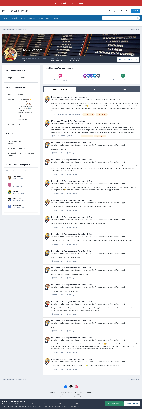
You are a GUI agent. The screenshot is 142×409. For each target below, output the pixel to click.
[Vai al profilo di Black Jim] (9, 185)
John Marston (17, 177)
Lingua (51, 392)
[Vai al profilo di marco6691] (9, 199)
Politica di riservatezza (67, 392)
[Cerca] (137, 18)
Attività (14, 18)
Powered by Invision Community (71, 397)
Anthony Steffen (91, 145)
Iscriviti (135, 11)
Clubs (56, 18)
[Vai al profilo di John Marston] (9, 178)
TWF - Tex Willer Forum (15, 10)
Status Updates (127, 18)
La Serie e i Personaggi (116, 145)
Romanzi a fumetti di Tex (111, 99)
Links (23, 18)
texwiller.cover (56, 99)
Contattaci (81, 392)
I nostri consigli (44, 18)
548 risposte (75, 114)
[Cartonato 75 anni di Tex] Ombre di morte (69, 97)
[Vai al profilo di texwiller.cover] (47, 98)
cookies (48, 404)
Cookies (90, 392)
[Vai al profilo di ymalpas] (9, 192)
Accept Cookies (115, 404)
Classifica (32, 18)
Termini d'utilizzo (7, 404)
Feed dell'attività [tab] (60, 89)
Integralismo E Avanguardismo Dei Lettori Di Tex (71, 143)
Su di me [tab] (92, 89)
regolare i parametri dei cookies (16, 406)
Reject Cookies (132, 404)
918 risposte (72, 153)
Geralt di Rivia (17, 205)
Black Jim (16, 184)
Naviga (6, 18)
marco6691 (17, 198)
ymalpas (15, 191)
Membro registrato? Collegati (117, 11)
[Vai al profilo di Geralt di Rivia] (9, 206)
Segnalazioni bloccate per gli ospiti (69, 3)
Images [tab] (123, 89)
